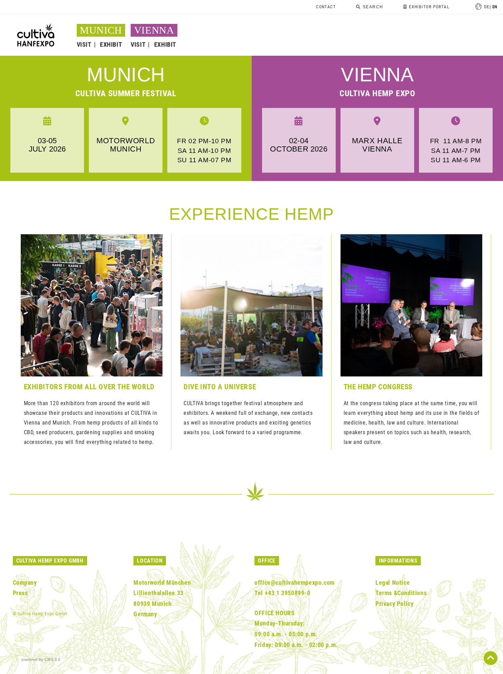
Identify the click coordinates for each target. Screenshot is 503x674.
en (494, 6)
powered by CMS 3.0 (40, 659)
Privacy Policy (394, 603)
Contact (326, 6)
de (486, 6)
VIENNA (154, 30)
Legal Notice (392, 582)
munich (126, 74)
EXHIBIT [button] (111, 44)
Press (20, 592)
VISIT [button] (84, 44)
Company (25, 582)
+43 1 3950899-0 (287, 592)
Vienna (377, 74)
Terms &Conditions (401, 592)
